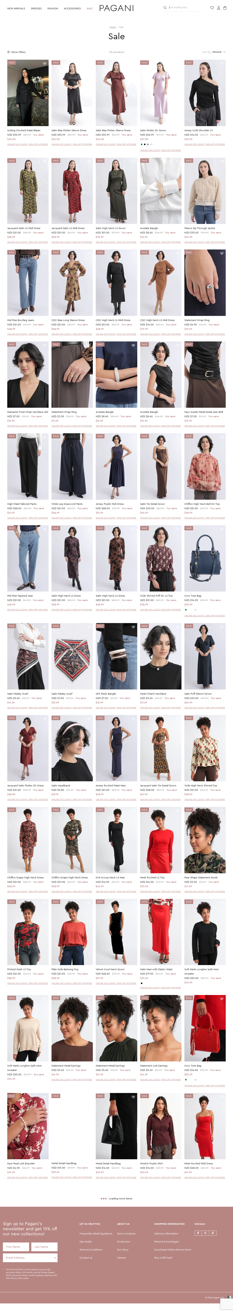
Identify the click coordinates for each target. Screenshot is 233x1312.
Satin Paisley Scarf (17, 694)
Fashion (53, 8)
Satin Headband (61, 785)
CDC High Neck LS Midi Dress (113, 320)
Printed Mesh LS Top (19, 969)
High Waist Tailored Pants (21, 504)
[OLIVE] (141, 144)
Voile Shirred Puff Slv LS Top (156, 596)
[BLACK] (144, 144)
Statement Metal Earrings (66, 1066)
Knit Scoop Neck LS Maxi (110, 877)
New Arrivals (16, 8)
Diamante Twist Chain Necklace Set (27, 412)
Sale (89, 8)
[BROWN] (192, 609)
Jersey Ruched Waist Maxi (111, 785)
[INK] (148, 144)
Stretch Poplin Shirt (151, 1163)
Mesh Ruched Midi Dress (198, 1163)
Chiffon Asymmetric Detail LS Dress (72, 1255)
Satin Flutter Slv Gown (153, 130)
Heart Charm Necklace (153, 694)
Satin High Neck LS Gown (111, 228)
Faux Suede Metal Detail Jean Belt (203, 412)
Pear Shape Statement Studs (201, 877)
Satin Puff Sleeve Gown (198, 694)
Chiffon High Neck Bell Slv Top (202, 504)
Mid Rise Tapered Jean (20, 596)
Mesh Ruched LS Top (152, 877)
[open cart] (225, 8)
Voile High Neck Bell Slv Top (23, 1255)
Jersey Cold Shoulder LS (198, 130)
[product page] (28, 93)
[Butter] (144, 983)
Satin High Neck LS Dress (66, 596)
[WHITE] (189, 609)
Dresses (36, 8)
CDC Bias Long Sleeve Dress (68, 320)
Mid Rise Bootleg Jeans (20, 320)
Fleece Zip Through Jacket (199, 228)
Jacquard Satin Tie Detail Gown (158, 785)
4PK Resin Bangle (106, 694)
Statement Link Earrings (153, 1066)
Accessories (72, 8)
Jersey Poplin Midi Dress (110, 504)
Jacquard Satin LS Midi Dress (23, 228)
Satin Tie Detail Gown (152, 504)
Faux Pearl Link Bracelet (21, 1163)
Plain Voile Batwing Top (65, 969)
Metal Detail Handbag (64, 1163)
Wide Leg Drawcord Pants (67, 504)
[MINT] (186, 609)
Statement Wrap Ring (197, 320)
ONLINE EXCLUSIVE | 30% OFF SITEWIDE (27, 144)
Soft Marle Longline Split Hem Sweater (201, 971)
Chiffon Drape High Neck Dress (25, 877)
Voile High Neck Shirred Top (200, 785)
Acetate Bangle (149, 228)
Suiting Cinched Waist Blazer (23, 130)
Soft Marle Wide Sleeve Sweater (114, 1255)
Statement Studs (194, 1255)
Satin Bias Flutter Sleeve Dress (69, 130)
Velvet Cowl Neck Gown (110, 969)
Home (113, 27)
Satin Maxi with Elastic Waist (156, 969)
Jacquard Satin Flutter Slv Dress (25, 785)
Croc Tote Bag (192, 596)
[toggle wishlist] (45, 64)
